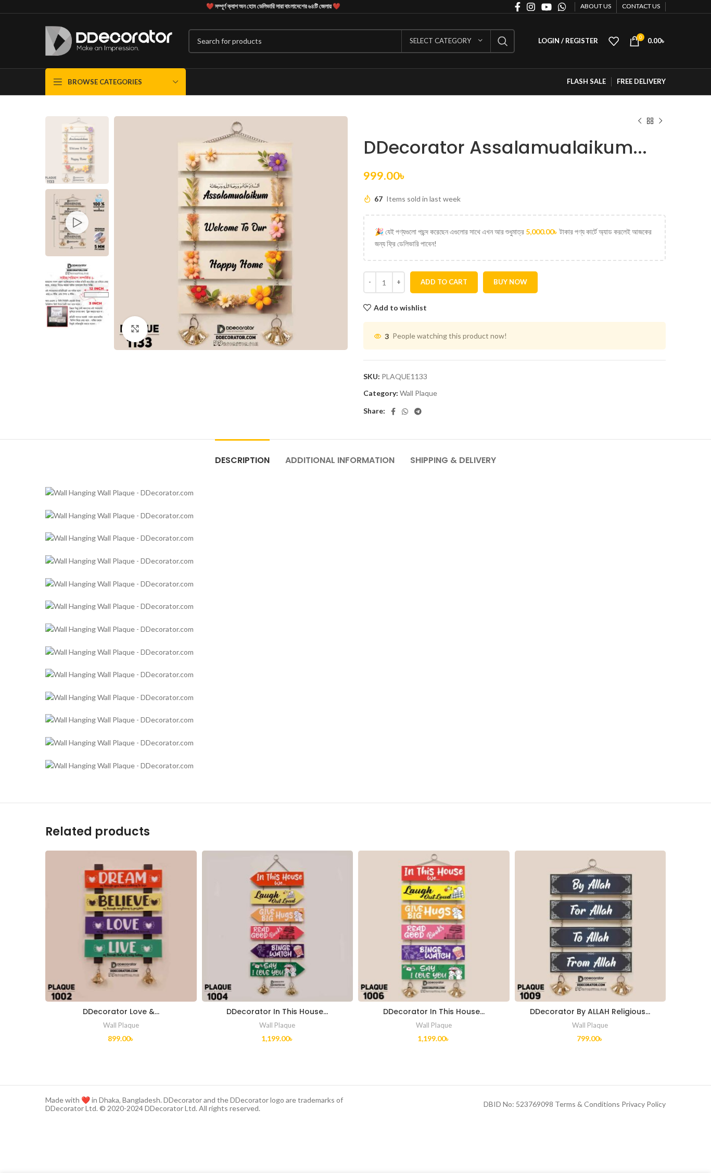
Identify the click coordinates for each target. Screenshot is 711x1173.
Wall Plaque (418, 393)
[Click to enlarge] (135, 329)
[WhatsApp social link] (405, 411)
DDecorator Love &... (121, 1011)
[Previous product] (639, 121)
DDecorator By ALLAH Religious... (590, 1011)
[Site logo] (109, 39)
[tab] (242, 455)
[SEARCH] (503, 41)
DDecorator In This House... (277, 1011)
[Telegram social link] (418, 411)
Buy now (510, 282)
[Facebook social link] (393, 411)
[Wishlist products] (613, 41)
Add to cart (444, 282)
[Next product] (660, 121)
